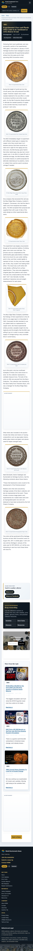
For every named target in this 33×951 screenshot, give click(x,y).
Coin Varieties (9, 773)
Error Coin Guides (6, 893)
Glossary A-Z (5, 895)
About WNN (5, 903)
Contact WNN (6, 862)
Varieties (8, 621)
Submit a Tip (5, 910)
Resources (21, 625)
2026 (7, 735)
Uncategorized (7, 34)
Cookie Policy (5, 917)
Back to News (16, 837)
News (7, 15)
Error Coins (21, 621)
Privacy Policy (5, 915)
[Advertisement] (16, 411)
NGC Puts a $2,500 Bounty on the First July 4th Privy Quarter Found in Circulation (16, 731)
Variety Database (6, 891)
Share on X (9, 592)
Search (24, 10)
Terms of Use (5, 922)
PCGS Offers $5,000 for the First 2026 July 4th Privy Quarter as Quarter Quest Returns (15, 688)
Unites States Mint (17, 37)
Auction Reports (6, 881)
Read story (9, 707)
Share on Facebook (12, 596)
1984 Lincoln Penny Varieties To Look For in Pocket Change (16, 770)
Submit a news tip (7, 860)
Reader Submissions (7, 886)
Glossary (8, 625)
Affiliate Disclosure (6, 920)
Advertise (4, 907)
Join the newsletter (8, 857)
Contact (4, 905)
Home (3, 15)
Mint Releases (5, 883)
